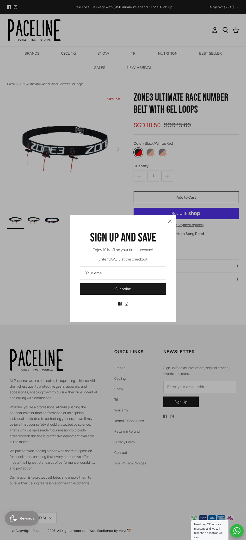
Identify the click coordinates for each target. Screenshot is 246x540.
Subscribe (123, 288)
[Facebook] (120, 304)
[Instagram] (126, 304)
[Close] (170, 221)
